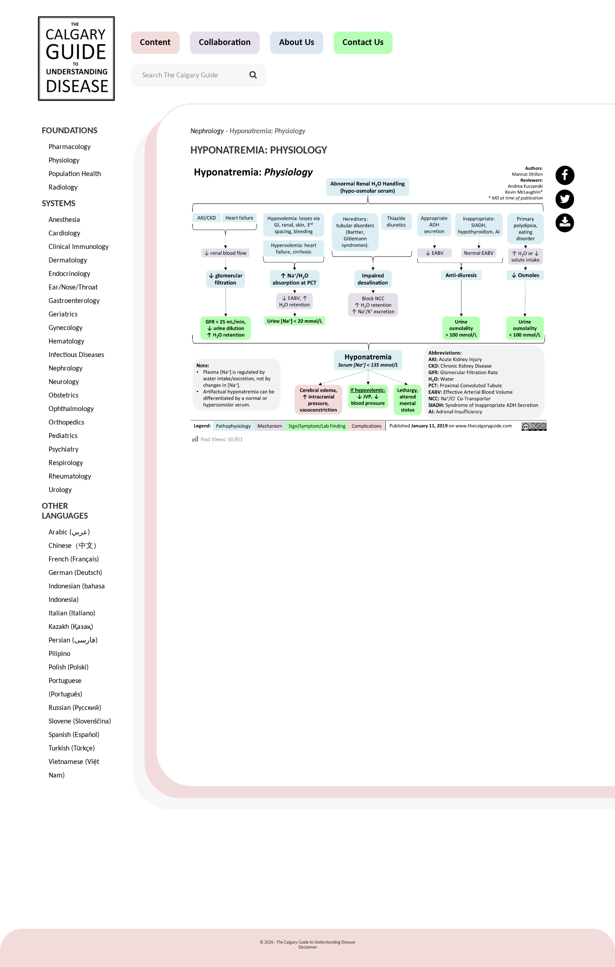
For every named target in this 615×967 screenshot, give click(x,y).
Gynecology (65, 328)
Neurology (64, 382)
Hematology (66, 341)
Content (155, 42)
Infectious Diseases (76, 355)
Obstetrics (63, 395)
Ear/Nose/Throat (73, 287)
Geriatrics (63, 314)
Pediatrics (63, 436)
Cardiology (64, 233)
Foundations (69, 131)
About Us (296, 42)
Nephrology (65, 368)
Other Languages (65, 511)
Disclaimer (307, 947)
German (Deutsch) (75, 573)
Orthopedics (66, 422)
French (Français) (74, 559)
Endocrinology (69, 274)
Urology (60, 490)
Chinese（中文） (74, 546)
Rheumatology (70, 476)
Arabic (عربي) (69, 532)
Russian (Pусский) (75, 708)
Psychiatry (63, 449)
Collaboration (225, 42)
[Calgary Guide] (77, 59)
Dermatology (68, 260)
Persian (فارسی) (73, 640)
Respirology (66, 463)
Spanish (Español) (74, 735)
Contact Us (363, 42)
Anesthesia (64, 220)
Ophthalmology (71, 409)
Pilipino (59, 654)
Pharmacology (69, 147)
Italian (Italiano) (72, 613)
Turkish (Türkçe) (72, 748)
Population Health (75, 174)
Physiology (64, 160)
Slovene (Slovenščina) (80, 721)
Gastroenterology (74, 301)
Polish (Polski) (69, 667)
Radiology (63, 187)
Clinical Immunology (79, 247)
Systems (58, 203)
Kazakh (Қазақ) (71, 627)
